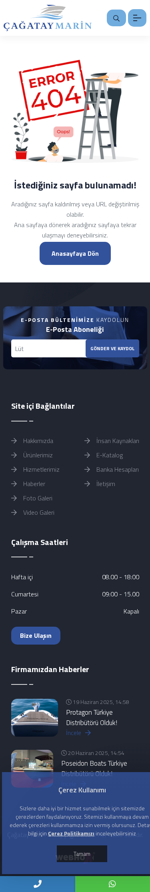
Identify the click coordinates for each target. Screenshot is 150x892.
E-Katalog (109, 455)
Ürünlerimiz (37, 455)
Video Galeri (38, 512)
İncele (74, 732)
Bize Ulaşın (36, 635)
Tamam (82, 853)
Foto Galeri (37, 498)
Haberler (33, 483)
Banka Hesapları (117, 469)
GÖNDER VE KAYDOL (112, 348)
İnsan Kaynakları (117, 440)
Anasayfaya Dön (75, 253)
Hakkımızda (37, 440)
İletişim (105, 483)
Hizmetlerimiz (41, 469)
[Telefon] (37, 884)
